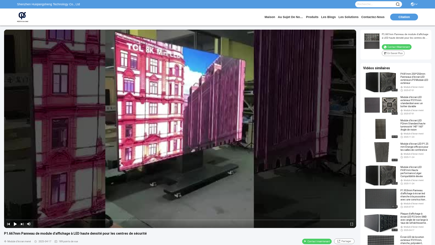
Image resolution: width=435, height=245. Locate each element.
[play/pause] (15, 223)
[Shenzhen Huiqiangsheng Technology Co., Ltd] (35, 17)
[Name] (398, 4)
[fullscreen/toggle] (351, 223)
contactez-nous (373, 17)
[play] (180, 129)
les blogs (328, 17)
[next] (22, 223)
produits (312, 17)
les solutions (348, 17)
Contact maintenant (319, 241)
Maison (270, 17)
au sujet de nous (290, 17)
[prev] (8, 223)
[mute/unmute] (28, 223)
